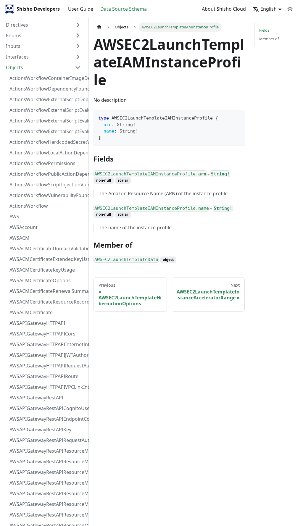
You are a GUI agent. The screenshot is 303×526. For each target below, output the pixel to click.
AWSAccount (23, 227)
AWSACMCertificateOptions (40, 280)
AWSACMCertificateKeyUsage (42, 270)
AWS (14, 216)
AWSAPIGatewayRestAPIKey (40, 429)
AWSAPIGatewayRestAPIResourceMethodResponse (46, 515)
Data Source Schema (123, 9)
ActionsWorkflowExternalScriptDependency (46, 99)
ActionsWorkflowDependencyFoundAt (46, 88)
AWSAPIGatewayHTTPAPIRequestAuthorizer (46, 365)
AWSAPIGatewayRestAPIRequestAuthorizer (46, 440)
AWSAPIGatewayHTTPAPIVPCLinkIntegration (46, 387)
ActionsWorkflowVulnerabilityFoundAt (46, 195)
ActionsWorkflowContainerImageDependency (46, 78)
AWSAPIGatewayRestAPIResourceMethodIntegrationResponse (46, 472)
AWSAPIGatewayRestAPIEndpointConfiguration (46, 419)
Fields (264, 30)
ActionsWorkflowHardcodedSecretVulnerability (46, 142)
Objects (14, 67)
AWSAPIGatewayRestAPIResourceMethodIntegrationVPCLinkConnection (46, 493)
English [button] (268, 9)
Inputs (13, 46)
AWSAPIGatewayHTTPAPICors (42, 333)
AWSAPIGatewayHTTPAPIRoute (43, 376)
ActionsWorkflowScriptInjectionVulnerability (46, 184)
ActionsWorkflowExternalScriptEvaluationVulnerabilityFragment (46, 110)
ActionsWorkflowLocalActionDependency (46, 152)
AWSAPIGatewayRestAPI (36, 397)
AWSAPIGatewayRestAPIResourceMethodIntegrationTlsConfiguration (46, 483)
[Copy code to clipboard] (237, 117)
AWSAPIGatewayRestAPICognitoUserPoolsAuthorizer (46, 408)
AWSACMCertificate (31, 312)
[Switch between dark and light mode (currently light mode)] (290, 9)
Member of (269, 38)
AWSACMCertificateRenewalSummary (46, 291)
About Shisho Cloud (224, 9)
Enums (13, 35)
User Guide (80, 9)
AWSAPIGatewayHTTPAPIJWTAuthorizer (46, 355)
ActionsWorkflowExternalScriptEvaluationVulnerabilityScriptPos (46, 120)
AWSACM (19, 238)
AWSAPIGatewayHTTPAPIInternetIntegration (46, 344)
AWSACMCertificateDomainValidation (46, 248)
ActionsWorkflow (28, 206)
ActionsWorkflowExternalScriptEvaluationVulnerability (46, 131)
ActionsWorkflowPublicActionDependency (46, 174)
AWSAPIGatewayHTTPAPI (37, 323)
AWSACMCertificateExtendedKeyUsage (46, 259)
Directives (17, 25)
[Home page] (99, 27)
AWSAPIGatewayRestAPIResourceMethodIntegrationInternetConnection (46, 451)
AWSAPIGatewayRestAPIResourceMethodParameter (46, 504)
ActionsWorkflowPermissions (42, 163)
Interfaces (17, 57)
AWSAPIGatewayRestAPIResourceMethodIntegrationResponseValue (46, 461)
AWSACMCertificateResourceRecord (46, 302)
